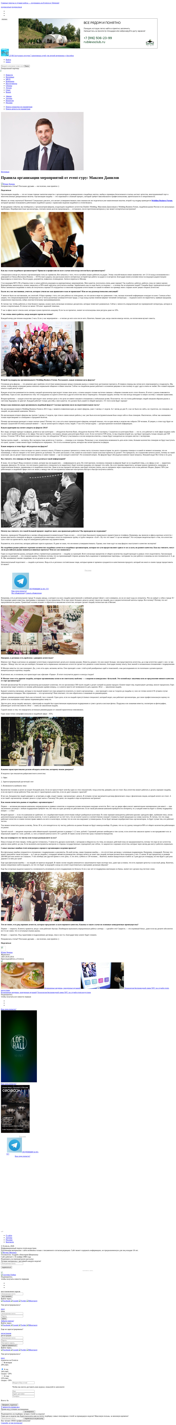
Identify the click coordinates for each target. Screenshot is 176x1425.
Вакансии (10, 101)
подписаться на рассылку (34, 1418)
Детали (9, 88)
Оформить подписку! (9, 1405)
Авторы (9, 98)
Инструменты (11, 83)
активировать (29, 1412)
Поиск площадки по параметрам (19, 107)
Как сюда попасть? (19, 591)
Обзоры (9, 86)
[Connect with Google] (15, 1301)
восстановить (7, 1296)
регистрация (6, 1333)
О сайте (9, 1235)
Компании (10, 81)
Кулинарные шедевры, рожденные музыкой (63, 988)
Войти (8, 60)
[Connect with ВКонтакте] (32, 1301)
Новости (9, 75)
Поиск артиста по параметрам (18, 109)
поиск (8, 62)
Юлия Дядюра (9, 184)
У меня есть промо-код (10, 1407)
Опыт (8, 90)
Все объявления (17, 593)
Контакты (10, 1242)
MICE (8, 79)
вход (3, 1309)
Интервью (10, 77)
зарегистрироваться (9, 1345)
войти (4, 1318)
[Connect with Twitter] (23, 1301)
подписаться (6, 1267)
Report (8, 92)
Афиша (9, 96)
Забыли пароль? (7, 1321)
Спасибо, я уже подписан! (11, 1423)
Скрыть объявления (33, 593)
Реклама (9, 103)
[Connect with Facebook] (6, 1301)
